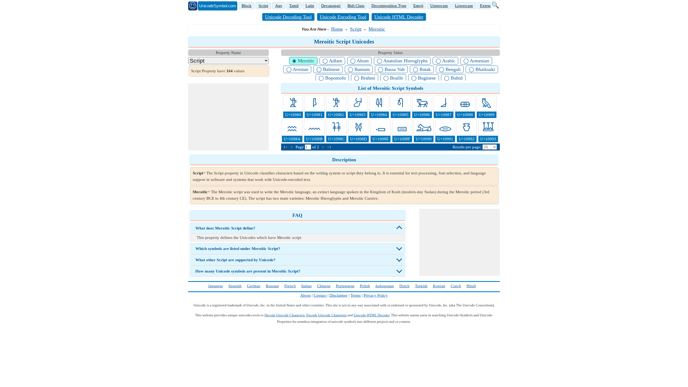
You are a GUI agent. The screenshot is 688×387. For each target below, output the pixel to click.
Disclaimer (338, 295)
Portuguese (345, 286)
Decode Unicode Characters (284, 315)
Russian (272, 286)
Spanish (235, 286)
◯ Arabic (445, 60)
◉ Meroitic (303, 60)
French (290, 286)
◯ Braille (393, 78)
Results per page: (467, 147)
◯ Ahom (359, 60)
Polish (365, 286)
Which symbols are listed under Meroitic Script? (237, 248)
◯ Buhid (453, 78)
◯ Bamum (359, 69)
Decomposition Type (388, 5)
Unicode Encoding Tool (343, 17)
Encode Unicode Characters (326, 315)
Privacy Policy (376, 295)
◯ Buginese (423, 78)
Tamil (294, 5)
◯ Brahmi (364, 78)
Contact (320, 295)
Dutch (404, 286)
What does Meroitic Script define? (225, 228)
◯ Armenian (476, 60)
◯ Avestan (297, 69)
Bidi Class (355, 5)
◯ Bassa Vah (391, 69)
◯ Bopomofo (332, 78)
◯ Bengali (450, 69)
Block (247, 5)
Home (337, 29)
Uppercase (439, 5)
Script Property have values (218, 71)
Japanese (215, 286)
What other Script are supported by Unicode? (235, 260)
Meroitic (376, 29)
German (253, 286)
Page (300, 147)
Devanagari (331, 5)
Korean (439, 286)
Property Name (228, 53)
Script (263, 5)
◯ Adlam (332, 60)
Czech (456, 286)
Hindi (471, 286)
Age (278, 5)
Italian (306, 286)
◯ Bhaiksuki (482, 69)
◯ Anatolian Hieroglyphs (402, 60)
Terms (355, 295)
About (305, 295)
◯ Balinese (328, 69)
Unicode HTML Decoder (398, 17)
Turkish (421, 286)
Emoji (418, 5)
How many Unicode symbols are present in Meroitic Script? (247, 271)
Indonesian (384, 286)
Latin (310, 5)
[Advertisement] (228, 116)
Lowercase (464, 5)
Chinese (324, 286)
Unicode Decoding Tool (288, 17)
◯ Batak (422, 69)
